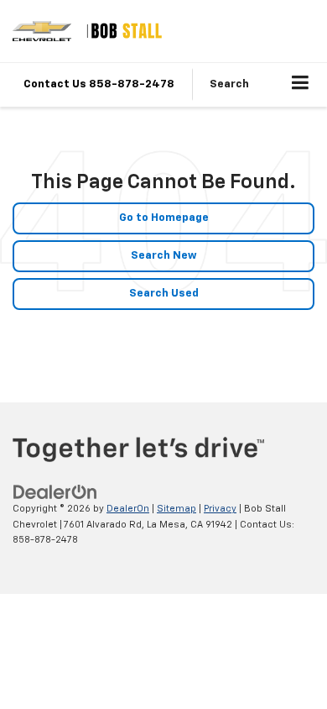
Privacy (220, 508)
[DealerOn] (55, 492)
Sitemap (176, 508)
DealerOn (127, 508)
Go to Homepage (164, 218)
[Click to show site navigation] (300, 85)
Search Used (164, 293)
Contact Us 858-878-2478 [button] (98, 84)
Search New (164, 255)
